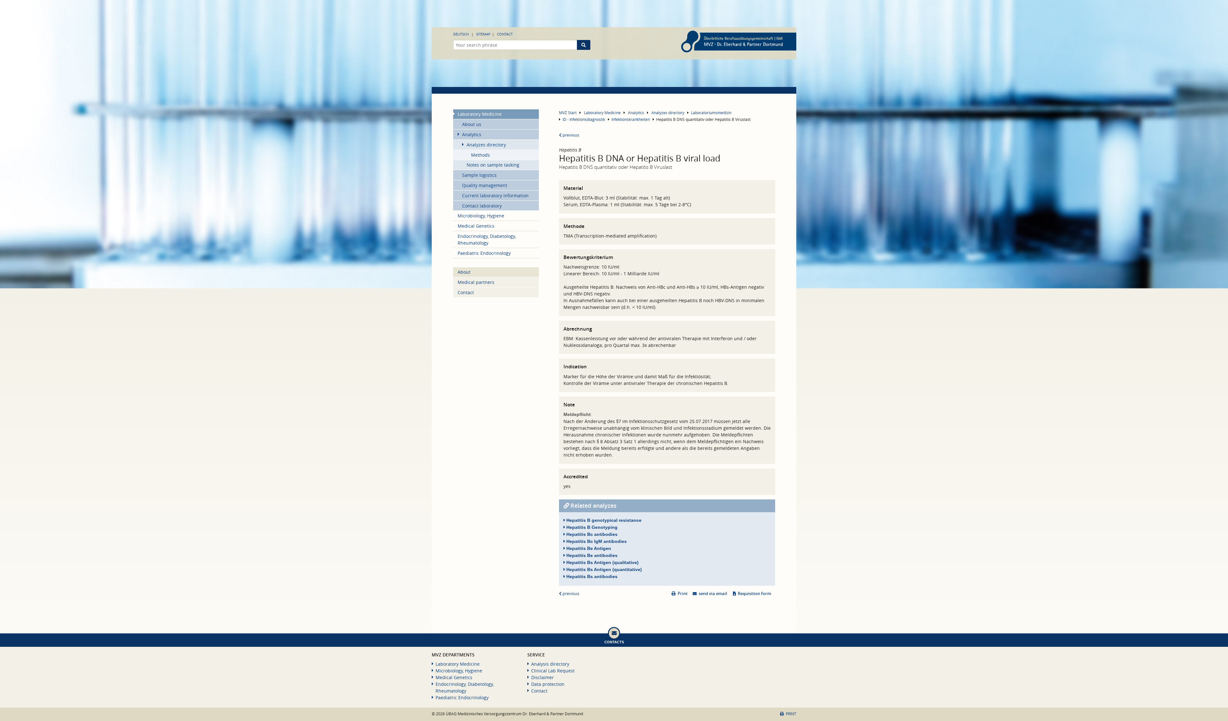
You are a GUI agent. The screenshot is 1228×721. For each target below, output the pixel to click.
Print (683, 593)
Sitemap (483, 34)
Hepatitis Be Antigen (588, 548)
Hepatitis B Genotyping (591, 527)
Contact (505, 34)
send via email (713, 593)
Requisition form (754, 593)
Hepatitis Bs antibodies (591, 576)
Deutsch (461, 34)
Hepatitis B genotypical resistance (603, 520)
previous (570, 135)
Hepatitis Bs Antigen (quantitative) (603, 569)
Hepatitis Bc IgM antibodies (596, 541)
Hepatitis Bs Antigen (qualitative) (602, 562)
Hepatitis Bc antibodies (591, 534)
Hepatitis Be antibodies (591, 555)
